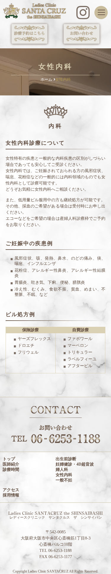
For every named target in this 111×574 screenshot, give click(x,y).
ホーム (46, 79)
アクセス (11, 490)
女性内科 (64, 475)
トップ (9, 459)
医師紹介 (11, 464)
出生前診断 (66, 459)
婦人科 (62, 469)
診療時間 (11, 469)
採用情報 (11, 495)
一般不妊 (64, 480)
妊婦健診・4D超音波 (75, 464)
